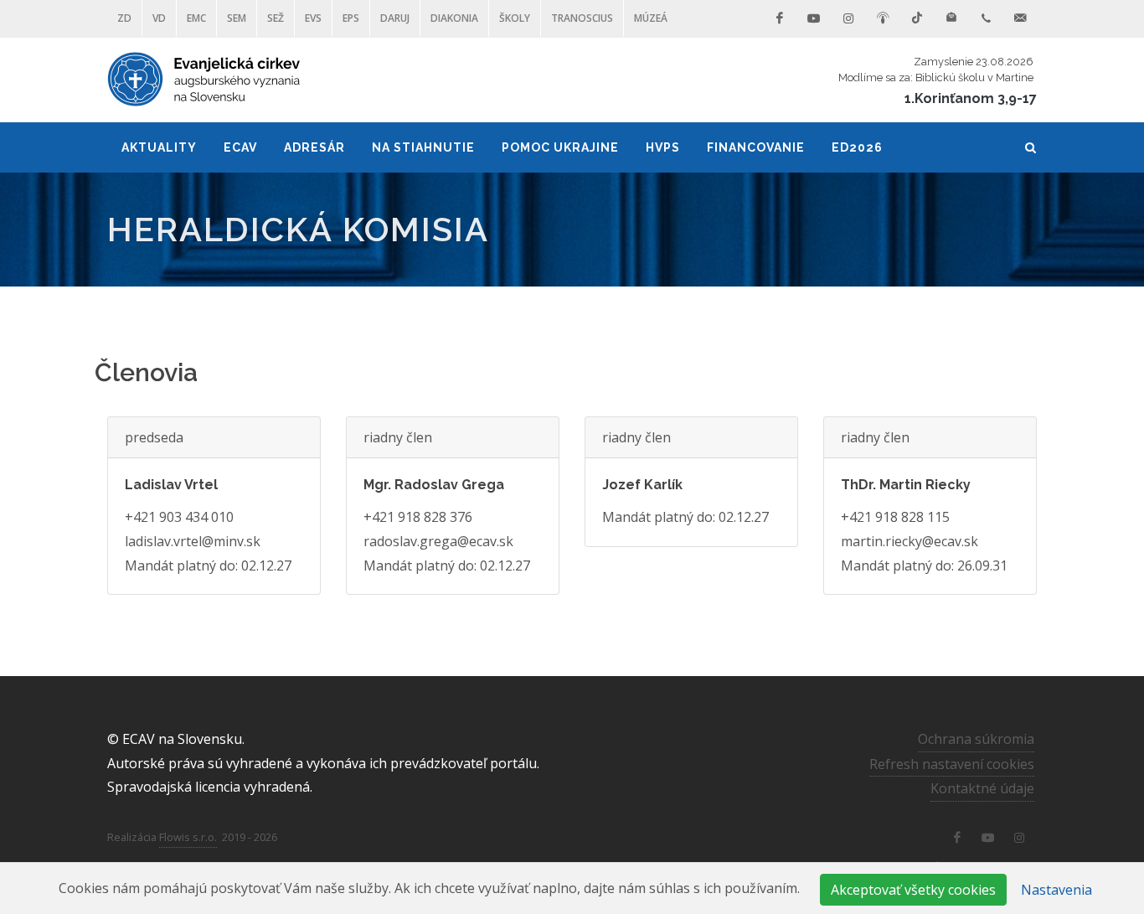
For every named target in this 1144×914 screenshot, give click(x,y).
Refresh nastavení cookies (951, 764)
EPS (351, 18)
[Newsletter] (951, 18)
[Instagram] (848, 18)
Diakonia (454, 18)
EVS (313, 18)
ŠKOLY (514, 18)
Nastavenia (1056, 889)
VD (159, 18)
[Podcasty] (882, 18)
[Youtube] (814, 18)
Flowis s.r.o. (188, 836)
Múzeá (650, 18)
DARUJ (395, 18)
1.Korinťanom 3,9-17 (970, 98)
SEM (236, 18)
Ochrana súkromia (976, 739)
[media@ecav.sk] (1020, 18)
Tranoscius (582, 18)
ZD (124, 18)
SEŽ (275, 18)
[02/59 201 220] (985, 18)
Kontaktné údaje (982, 788)
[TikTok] (917, 18)
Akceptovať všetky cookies (913, 889)
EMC (196, 18)
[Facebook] (779, 18)
